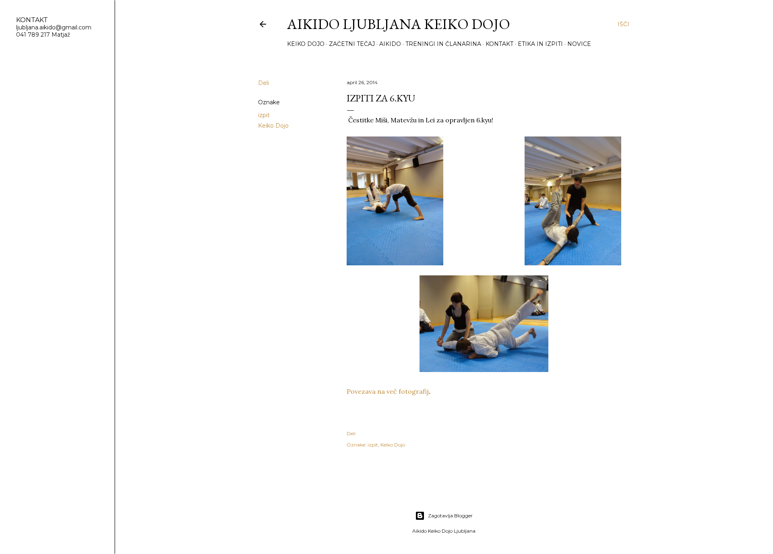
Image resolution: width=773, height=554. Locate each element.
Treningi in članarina (443, 44)
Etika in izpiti (540, 44)
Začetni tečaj (352, 44)
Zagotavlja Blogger (450, 516)
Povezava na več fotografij (388, 391)
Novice (579, 44)
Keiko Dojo (305, 44)
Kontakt (499, 44)
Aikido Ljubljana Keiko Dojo (398, 23)
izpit (264, 115)
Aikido (390, 44)
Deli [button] (263, 83)
